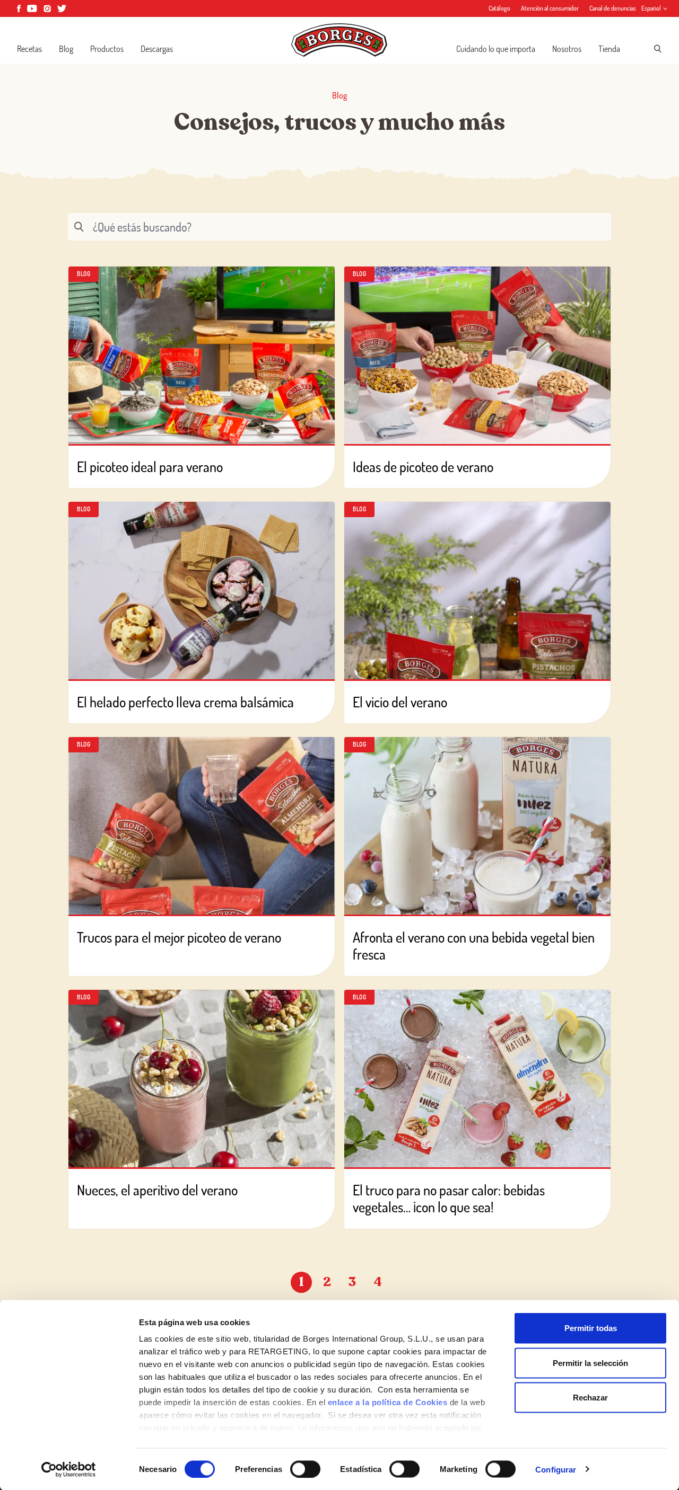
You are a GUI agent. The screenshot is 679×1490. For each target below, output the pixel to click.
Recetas (29, 48)
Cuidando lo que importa (495, 48)
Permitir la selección (590, 1362)
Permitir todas (590, 1328)
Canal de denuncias (612, 8)
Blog (66, 48)
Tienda (609, 48)
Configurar (555, 1469)
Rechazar (590, 1397)
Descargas (157, 48)
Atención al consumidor (550, 8)
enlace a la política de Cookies (388, 1402)
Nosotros (566, 48)
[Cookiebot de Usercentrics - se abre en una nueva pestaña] (68, 1469)
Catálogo (499, 8)
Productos (107, 48)
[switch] (305, 1468)
